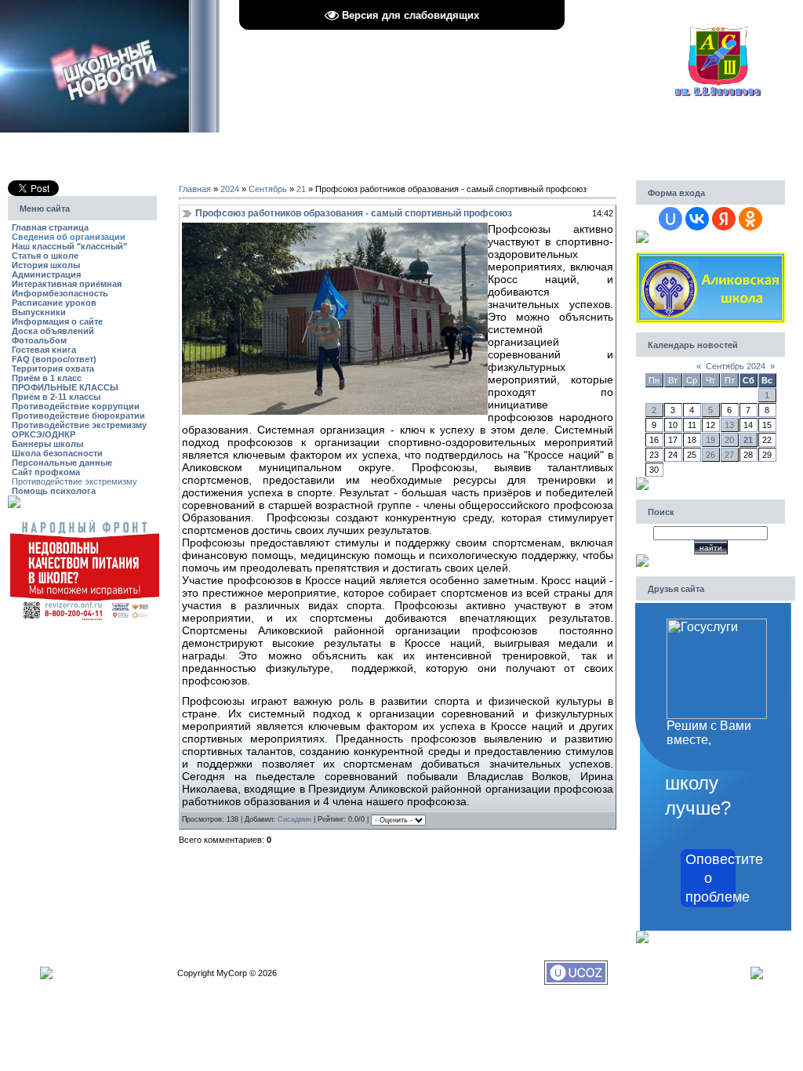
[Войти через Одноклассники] (750, 219)
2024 (229, 189)
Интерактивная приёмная (67, 284)
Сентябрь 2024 (735, 366)
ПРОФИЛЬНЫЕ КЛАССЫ (65, 387)
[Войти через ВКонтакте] (697, 219)
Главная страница (50, 227)
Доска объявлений (53, 331)
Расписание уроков (54, 302)
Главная (195, 189)
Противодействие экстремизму (79, 425)
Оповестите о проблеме (710, 878)
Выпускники (39, 312)
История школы (46, 265)
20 (729, 440)
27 (729, 454)
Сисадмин (294, 820)
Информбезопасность (60, 293)
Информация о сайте (57, 321)
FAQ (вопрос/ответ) (54, 359)
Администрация (46, 274)
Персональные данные (62, 462)
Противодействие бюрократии (78, 415)
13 (729, 425)
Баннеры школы (47, 443)
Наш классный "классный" (69, 246)
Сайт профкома (46, 472)
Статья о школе (45, 255)
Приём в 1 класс (47, 378)
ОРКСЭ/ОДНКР (43, 434)
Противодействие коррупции (76, 406)
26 (710, 454)
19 (710, 440)
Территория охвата (53, 368)
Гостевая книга (44, 349)
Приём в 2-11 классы (56, 396)
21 (301, 189)
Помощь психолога (54, 491)
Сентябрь (268, 189)
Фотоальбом (39, 340)
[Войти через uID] (670, 219)
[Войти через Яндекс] (724, 219)
